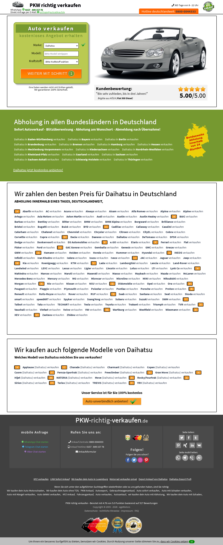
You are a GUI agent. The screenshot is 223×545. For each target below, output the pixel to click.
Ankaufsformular (87, 451)
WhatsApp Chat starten (36, 441)
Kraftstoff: (35, 61)
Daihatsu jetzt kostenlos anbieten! (38, 170)
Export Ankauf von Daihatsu (153, 479)
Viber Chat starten (36, 451)
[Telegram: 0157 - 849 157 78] (23, 446)
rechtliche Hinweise (109, 510)
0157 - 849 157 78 (34, 9)
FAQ (137, 510)
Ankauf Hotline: (78, 446)
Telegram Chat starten (36, 446)
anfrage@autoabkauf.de (52, 12)
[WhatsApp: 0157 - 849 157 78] (23, 9)
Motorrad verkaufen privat (123, 479)
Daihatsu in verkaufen (39, 139)
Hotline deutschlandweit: (169, 11)
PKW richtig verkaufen (55, 5)
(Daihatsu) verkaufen (41, 367)
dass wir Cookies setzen (174, 541)
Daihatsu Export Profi (180, 479)
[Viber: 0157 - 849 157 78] (25, 451)
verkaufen (33, 211)
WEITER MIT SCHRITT (50, 73)
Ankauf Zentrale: (80, 441)
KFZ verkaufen (41, 479)
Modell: (36, 53)
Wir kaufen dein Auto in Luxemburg (89, 479)
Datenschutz (91, 510)
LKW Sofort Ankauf (60, 479)
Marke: (37, 45)
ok (192, 541)
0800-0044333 (96, 441)
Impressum (127, 510)
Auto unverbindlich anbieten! (107, 401)
